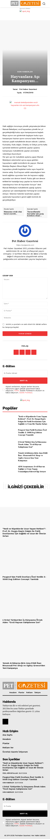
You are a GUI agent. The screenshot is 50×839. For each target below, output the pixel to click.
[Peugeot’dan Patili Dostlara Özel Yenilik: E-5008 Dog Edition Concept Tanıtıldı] (9, 432)
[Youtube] (27, 263)
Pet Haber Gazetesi (28, 89)
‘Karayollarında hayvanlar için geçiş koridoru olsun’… (35, 214)
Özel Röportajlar (10, 773)
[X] (22, 352)
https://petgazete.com (25, 245)
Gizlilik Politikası (25, 393)
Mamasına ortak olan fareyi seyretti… (13, 213)
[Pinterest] (28, 352)
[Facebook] (16, 352)
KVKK (16, 391)
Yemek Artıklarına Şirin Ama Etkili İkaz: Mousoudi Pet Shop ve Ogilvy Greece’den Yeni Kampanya (32, 457)
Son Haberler (25, 72)
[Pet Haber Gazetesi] (25, 231)
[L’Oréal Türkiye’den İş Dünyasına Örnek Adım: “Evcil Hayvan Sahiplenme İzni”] (9, 444)
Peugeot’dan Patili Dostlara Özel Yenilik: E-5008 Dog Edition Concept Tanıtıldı (32, 432)
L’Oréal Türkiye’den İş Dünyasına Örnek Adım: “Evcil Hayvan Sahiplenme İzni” (32, 444)
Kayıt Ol (24, 381)
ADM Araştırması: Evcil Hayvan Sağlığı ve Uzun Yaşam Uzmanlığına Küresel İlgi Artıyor (32, 469)
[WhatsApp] (33, 352)
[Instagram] (23, 263)
